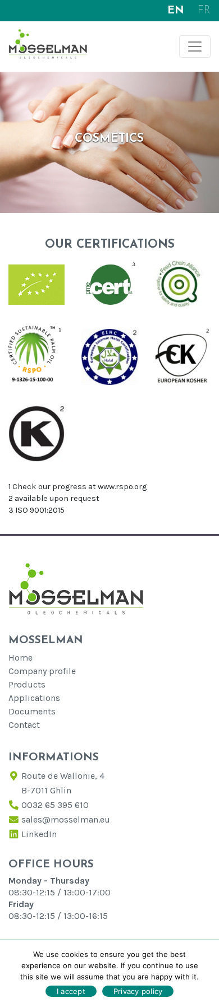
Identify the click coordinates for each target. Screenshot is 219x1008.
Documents (32, 711)
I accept (71, 991)
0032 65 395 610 (55, 805)
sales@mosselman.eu (65, 819)
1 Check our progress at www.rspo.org (77, 486)
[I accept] (205, 973)
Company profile (42, 671)
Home (20, 657)
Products (26, 684)
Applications (34, 698)
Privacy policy (138, 991)
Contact (24, 724)
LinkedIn (39, 834)
